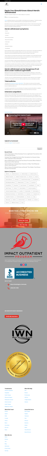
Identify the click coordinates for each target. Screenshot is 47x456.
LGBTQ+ (26, 397)
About (6, 436)
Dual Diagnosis (31, 185)
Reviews (6, 439)
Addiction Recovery (15, 173)
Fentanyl (15, 188)
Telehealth (29, 199)
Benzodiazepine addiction (10, 182)
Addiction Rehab (25, 173)
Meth (6, 415)
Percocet (6, 427)
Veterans (7, 202)
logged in (11, 142)
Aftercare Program (8, 397)
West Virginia (27, 411)
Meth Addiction (36, 191)
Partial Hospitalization (20, 196)
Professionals (27, 395)
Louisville (21, 191)
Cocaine (6, 418)
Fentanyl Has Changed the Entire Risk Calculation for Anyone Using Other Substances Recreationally (22, 157)
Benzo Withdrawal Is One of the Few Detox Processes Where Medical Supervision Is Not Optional (23, 161)
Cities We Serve (28, 429)
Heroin (6, 20)
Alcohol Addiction (9, 179)
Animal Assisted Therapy (25, 179)
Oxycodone (7, 425)
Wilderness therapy (15, 202)
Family (38, 185)
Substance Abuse (21, 199)
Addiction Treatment (9, 176)
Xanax (22, 202)
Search (39, 149)
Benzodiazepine (36, 179)
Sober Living (8, 199)
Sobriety (14, 199)
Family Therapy (8, 188)
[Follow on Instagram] (23, 265)
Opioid (6, 413)
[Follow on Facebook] (21, 265)
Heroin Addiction (23, 188)
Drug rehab (16, 185)
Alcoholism (17, 179)
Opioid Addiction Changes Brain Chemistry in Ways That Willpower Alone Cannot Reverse (22, 164)
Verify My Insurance (12, 316)
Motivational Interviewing (10, 193)
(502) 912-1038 (8, 0)
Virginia (26, 413)
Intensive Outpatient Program (11, 191)
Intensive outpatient (32, 188)
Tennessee (27, 415)
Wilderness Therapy (9, 406)
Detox (27, 182)
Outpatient (28, 193)
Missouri (26, 420)
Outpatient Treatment (10, 196)
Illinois (26, 427)
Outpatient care (36, 193)
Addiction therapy (33, 173)
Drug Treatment (23, 185)
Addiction (23, 14)
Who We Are (8, 435)
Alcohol (36, 176)
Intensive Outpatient (9, 390)
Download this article (8, 112)
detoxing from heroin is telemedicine (16, 83)
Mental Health (27, 191)
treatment (36, 199)
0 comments (27, 14)
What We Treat (23, 220)
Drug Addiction (8, 185)
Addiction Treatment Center (21, 176)
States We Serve (28, 432)
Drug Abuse (33, 182)
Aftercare (30, 176)
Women (26, 392)
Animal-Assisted (8, 401)
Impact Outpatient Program (11, 14)
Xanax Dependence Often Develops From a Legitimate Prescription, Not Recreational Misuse (23, 154)
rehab (34, 196)
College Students (20, 182)
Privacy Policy (7, 448)
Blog (6, 443)
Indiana (26, 425)
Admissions (7, 446)
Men (25, 390)
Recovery (28, 196)
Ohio (25, 418)
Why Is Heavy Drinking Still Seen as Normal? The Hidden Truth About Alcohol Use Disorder (22, 167)
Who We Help (23, 225)
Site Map (6, 450)
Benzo (6, 422)
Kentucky (26, 422)
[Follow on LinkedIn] (26, 265)
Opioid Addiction (21, 193)
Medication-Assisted (9, 399)
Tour (6, 441)
